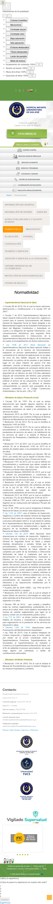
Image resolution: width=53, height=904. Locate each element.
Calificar (5, 899)
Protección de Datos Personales (24, 276)
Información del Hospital (20, 205)
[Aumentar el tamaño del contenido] (41, 64)
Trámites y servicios (16, 251)
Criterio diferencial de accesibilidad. (18, 267)
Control (28, 236)
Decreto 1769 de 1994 (18, 627)
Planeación (11, 236)
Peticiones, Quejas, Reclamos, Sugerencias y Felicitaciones (20, 730)
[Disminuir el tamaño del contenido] (37, 64)
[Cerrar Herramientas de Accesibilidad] (9, 16)
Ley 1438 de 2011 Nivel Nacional (25, 345)
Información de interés (18, 212)
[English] (28, 90)
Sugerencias (5, 902)
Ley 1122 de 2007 (13, 513)
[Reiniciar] (5, 16)
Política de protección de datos (19, 866)
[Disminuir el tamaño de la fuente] (29, 68)
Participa (42, 212)
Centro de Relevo (15, 283)
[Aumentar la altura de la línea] (32, 72)
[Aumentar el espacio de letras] (34, 76)
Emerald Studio (34, 874)
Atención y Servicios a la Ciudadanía (26, 258)
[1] (26, 134)
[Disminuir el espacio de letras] (30, 76)
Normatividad (13, 229)
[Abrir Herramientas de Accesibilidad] (7, 6)
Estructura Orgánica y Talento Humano (23, 220)
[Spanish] (31, 90)
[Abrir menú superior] (3, 3)
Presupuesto (33, 229)
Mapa (45, 869)
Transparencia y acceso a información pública (22, 869)
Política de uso (38, 866)
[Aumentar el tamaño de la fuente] (33, 68)
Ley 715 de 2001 (13, 617)
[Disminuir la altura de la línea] (28, 72)
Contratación (13, 244)
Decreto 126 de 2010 (17, 533)
